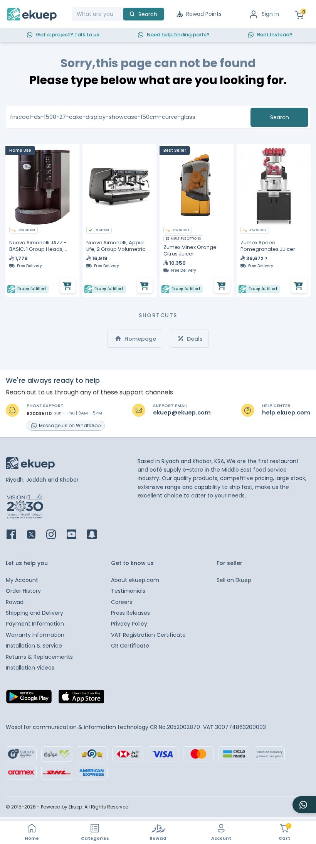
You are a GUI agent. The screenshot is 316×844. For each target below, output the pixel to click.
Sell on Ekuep (234, 580)
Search (279, 117)
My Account (22, 580)
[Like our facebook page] (16, 535)
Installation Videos (30, 667)
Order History (23, 591)
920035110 (39, 413)
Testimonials (128, 591)
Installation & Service (34, 645)
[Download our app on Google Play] (29, 698)
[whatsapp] (304, 804)
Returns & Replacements (39, 657)
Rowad (15, 602)
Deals (194, 339)
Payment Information (35, 624)
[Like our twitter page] (35, 535)
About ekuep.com (135, 580)
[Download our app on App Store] (81, 698)
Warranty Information (35, 635)
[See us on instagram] (55, 535)
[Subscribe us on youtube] (76, 535)
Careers (121, 602)
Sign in (270, 14)
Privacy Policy (129, 624)
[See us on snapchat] (96, 535)
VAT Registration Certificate (148, 635)
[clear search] (120, 14)
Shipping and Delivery (34, 613)
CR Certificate (130, 645)
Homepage (139, 339)
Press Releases (130, 613)
